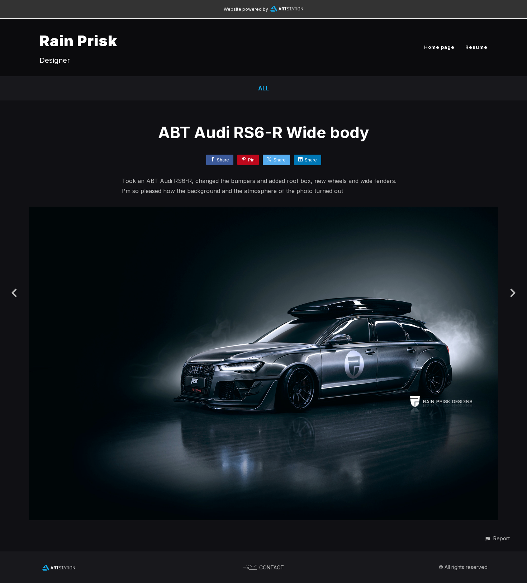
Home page (439, 47)
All (263, 88)
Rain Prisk (78, 41)
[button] (497, 538)
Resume (476, 47)
